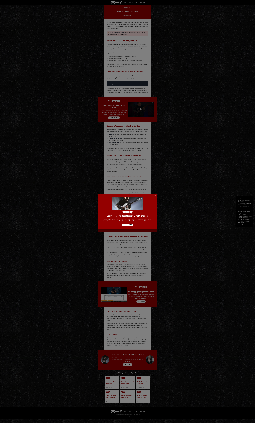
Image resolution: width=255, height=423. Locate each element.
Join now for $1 (127, 225)
